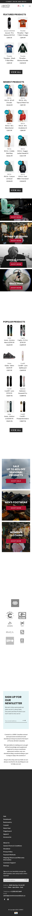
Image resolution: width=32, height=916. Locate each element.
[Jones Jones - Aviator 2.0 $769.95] (9, 407)
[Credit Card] (16, 913)
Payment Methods (9, 854)
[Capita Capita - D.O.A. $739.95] (23, 330)
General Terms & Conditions (12, 846)
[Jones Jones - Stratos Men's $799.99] (9, 330)
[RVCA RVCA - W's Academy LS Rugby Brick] (23, 116)
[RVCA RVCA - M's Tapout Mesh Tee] (23, 91)
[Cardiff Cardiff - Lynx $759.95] (9, 381)
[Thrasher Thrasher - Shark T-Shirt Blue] (9, 49)
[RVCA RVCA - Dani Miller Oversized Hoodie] (23, 167)
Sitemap (6, 865)
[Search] (23, 6)
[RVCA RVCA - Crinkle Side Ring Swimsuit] (9, 141)
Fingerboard (7, 831)
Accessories (7, 837)
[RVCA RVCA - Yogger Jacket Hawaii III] (23, 141)
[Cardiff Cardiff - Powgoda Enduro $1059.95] (23, 407)
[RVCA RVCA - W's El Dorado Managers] (9, 91)
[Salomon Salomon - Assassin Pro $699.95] (23, 381)
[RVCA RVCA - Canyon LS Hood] (9, 167)
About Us (6, 843)
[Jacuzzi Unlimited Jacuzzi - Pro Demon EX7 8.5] (9, 23)
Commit (6, 825)
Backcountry (7, 822)
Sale (4, 816)
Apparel (6, 834)
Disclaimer (6, 848)
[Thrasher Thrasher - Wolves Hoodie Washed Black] (23, 49)
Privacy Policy (8, 851)
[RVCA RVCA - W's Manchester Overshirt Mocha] (9, 116)
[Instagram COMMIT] (8, 899)
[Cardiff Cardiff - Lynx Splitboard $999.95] (23, 356)
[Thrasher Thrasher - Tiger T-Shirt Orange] (23, 23)
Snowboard (7, 819)
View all (16, 72)
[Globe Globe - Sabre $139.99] (9, 356)
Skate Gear (7, 828)
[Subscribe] (23, 720)
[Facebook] (4, 899)
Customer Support (9, 862)
